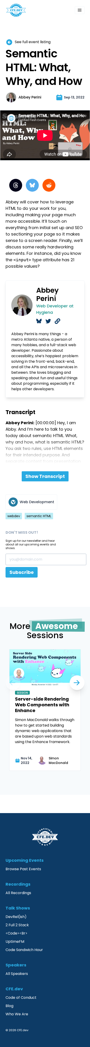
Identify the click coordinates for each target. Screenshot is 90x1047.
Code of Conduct (21, 997)
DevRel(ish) (16, 916)
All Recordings (18, 892)
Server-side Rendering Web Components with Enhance (42, 705)
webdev (13, 516)
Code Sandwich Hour (24, 949)
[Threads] (15, 185)
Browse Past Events (23, 869)
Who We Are (17, 1014)
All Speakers (17, 973)
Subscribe (21, 572)
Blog (9, 1005)
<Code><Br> (16, 933)
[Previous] (77, 682)
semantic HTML (39, 516)
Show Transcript (45, 476)
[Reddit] (48, 185)
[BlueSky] (32, 185)
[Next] (13, 682)
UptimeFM (15, 941)
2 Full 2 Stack (17, 925)
